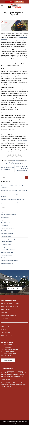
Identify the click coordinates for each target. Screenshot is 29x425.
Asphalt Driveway (5, 212)
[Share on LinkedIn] (21, 155)
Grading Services (5, 247)
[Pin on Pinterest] (18, 155)
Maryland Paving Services (8, 300)
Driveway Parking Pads (6, 241)
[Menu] (2, 6)
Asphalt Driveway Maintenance (8, 214)
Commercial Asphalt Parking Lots (9, 239)
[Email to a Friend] (16, 155)
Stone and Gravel (5, 332)
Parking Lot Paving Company (8, 249)
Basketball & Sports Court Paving (10, 303)
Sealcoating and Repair (6, 255)
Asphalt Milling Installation (7, 220)
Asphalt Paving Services (7, 230)
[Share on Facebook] (11, 155)
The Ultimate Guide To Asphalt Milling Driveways (13, 199)
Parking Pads (4, 318)
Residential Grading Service (7, 252)
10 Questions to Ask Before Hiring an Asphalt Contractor (12, 186)
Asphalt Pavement (5, 222)
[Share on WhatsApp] (8, 155)
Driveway (3, 324)
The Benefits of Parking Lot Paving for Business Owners (12, 202)
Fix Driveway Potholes (6, 244)
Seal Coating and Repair (7, 321)
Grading (3, 329)
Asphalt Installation (14, 10)
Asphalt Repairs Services (7, 233)
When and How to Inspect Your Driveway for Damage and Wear (14, 195)
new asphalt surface (19, 163)
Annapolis (9, 372)
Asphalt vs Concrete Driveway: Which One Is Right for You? (14, 191)
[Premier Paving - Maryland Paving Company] (14, 6)
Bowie (11, 376)
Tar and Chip (4, 312)
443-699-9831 (8, 347)
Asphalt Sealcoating (6, 236)
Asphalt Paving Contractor (7, 228)
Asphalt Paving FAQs (6, 335)
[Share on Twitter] (13, 155)
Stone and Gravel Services (7, 263)
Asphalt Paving (4, 225)
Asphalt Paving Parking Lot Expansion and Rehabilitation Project (21, 168)
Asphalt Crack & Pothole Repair (9, 306)
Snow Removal (4, 257)
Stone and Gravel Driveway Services (9, 260)
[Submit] (26, 177)
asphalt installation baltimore (17, 162)
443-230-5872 (8, 345)
